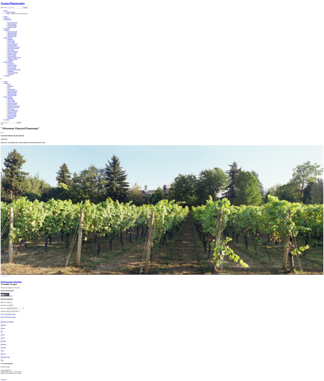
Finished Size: (5, 305)
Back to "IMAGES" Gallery (8, 317)
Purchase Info (7, 19)
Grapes (2, 334)
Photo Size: (4, 302)
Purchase (6, 30)
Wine (2, 360)
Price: (2, 132)
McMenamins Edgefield (7, 322)
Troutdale (3, 347)
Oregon (3, 338)
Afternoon (3, 325)
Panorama (3, 341)
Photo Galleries (8, 37)
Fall (2, 331)
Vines (2, 350)
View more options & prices (8, 314)
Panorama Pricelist (12, 90)
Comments (7, 28)
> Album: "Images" (10, 12)
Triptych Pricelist (11, 92)
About (9, 84)
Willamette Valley (5, 357)
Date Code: (4, 7)
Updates (6, 83)
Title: (2, 124)
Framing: (3, 311)
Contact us (7, 18)
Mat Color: (3, 308)
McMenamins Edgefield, (11, 282)
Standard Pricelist (12, 94)
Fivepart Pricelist (11, 95)
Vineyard (3, 354)
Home (5, 10)
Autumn (3, 328)
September (3, 344)
